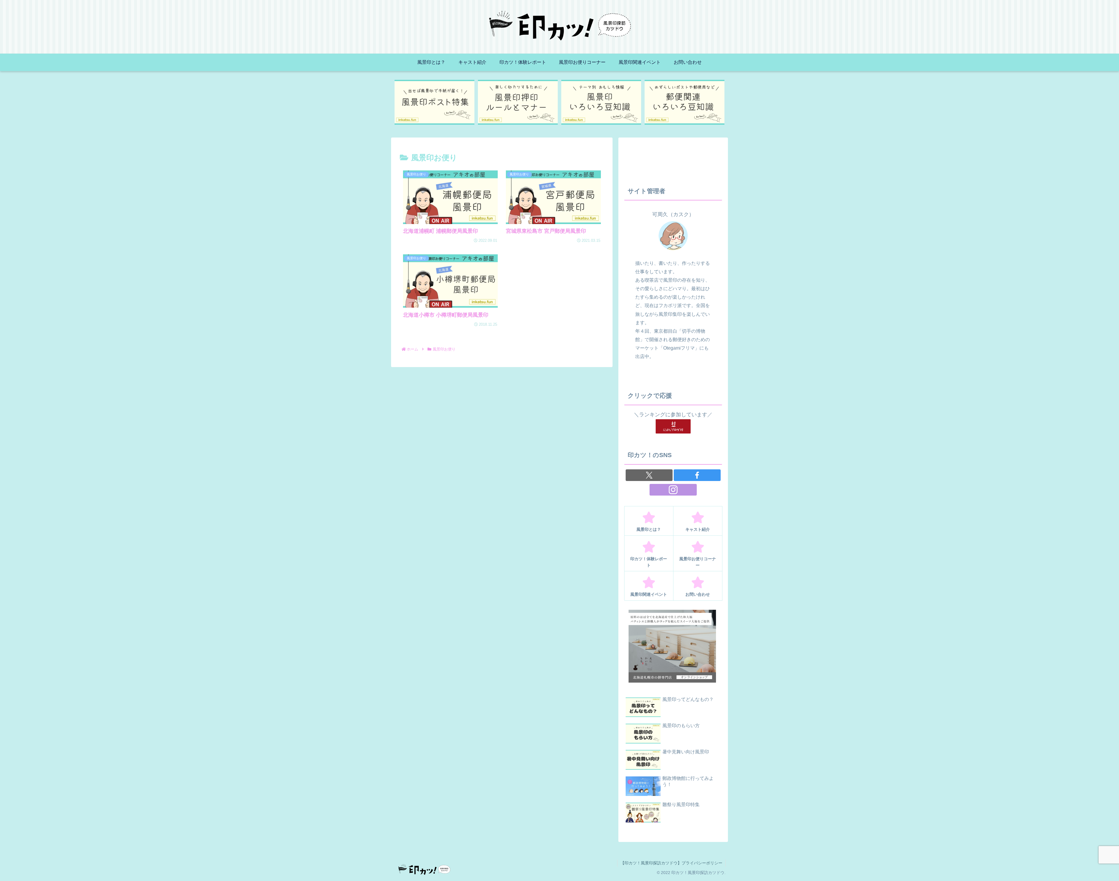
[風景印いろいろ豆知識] (601, 102)
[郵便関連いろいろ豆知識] (685, 102)
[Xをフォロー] (649, 475)
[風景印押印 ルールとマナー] (518, 102)
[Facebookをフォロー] (697, 475)
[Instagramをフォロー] (673, 490)
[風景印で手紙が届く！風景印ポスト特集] (435, 102)
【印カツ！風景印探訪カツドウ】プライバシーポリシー (671, 863)
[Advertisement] (673, 157)
